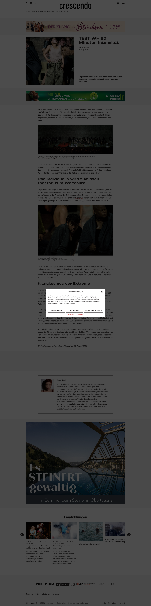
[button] (102, 292)
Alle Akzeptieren (56, 310)
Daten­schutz (72, 314)
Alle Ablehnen (74, 310)
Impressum (80, 314)
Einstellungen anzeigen (93, 310)
